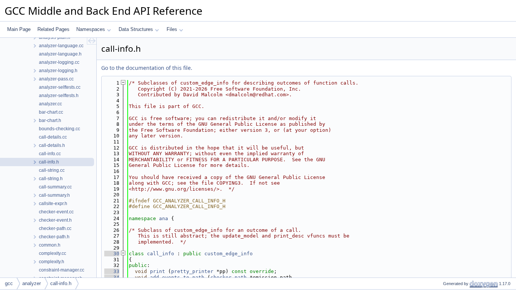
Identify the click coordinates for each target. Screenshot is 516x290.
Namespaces (90, 29)
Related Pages (53, 29)
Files (172, 29)
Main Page (19, 29)
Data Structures (136, 29)
